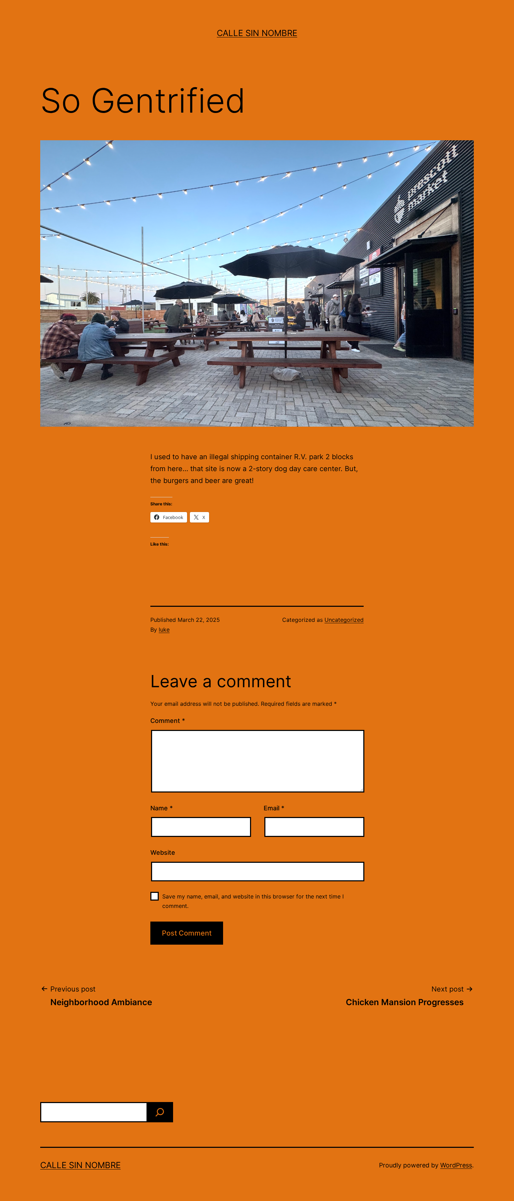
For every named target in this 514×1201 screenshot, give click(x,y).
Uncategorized (344, 619)
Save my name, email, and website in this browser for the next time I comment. (253, 901)
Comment (167, 720)
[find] (160, 1112)
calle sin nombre (257, 33)
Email (274, 808)
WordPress (456, 1165)
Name (161, 808)
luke (164, 629)
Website (162, 852)
